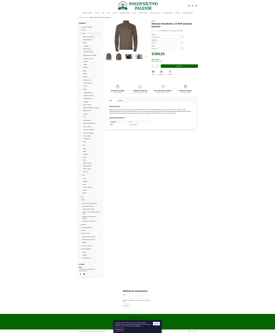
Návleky (85, 74)
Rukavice (86, 114)
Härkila (153, 21)
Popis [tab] (110, 100)
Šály (85, 117)
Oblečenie (84, 30)
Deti (83, 175)
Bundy (84, 42)
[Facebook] (80, 274)
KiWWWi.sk (144, 317)
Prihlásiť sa (126, 305)
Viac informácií (137, 326)
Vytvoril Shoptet (194, 331)
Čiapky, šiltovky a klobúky (89, 55)
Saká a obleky (87, 127)
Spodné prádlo (87, 120)
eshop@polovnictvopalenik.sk (87, 269)
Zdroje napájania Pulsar (88, 209)
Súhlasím (156, 323)
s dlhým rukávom (88, 93)
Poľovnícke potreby (86, 227)
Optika (83, 200)
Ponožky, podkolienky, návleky (91, 108)
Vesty (84, 141)
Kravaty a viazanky (89, 129)
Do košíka (180, 66)
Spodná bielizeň (87, 166)
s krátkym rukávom (89, 95)
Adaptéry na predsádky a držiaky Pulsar (91, 212)
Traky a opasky (87, 136)
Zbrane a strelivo (85, 233)
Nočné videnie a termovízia (89, 203)
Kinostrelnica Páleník (133, 317)
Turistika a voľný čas (86, 246)
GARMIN (84, 242)
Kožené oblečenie (87, 40)
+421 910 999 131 (83, 271)
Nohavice (85, 76)
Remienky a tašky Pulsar (88, 221)
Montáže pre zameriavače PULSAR (89, 217)
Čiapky (85, 64)
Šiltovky (86, 61)
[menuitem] (87, 13)
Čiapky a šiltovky (87, 163)
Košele (84, 89)
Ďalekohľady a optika (88, 206)
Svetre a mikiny (87, 169)
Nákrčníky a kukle (88, 59)
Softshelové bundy (88, 52)
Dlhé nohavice (87, 80)
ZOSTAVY (84, 255)
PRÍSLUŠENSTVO (86, 258)
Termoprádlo (86, 139)
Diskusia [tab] (120, 100)
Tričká (84, 157)
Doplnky (83, 230)
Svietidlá (83, 224)
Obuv (82, 197)
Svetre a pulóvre (87, 105)
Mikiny (84, 71)
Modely (84, 252)
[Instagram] (84, 274)
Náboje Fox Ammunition (88, 239)
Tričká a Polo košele (88, 133)
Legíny (85, 86)
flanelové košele (88, 98)
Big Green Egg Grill (86, 249)
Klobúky (86, 67)
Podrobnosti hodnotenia (176, 31)
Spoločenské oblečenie (89, 123)
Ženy (83, 145)
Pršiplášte (86, 46)
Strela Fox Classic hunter (89, 237)
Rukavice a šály (87, 110)
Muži (83, 33)
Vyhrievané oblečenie (88, 37)
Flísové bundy (87, 49)
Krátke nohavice (88, 83)
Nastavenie (119, 329)
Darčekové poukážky (86, 27)
